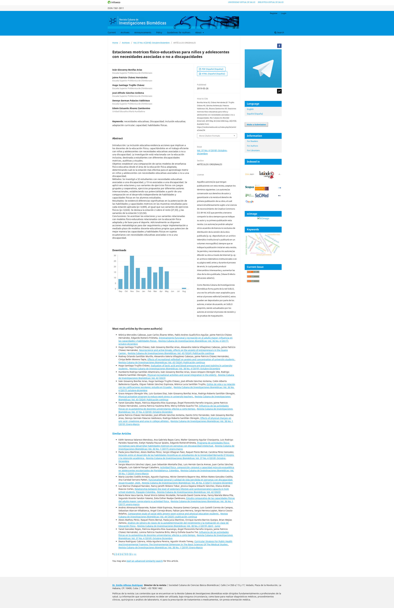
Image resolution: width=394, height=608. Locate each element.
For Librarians (253, 150)
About (198, 32)
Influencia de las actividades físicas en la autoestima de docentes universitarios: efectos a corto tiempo (174, 407)
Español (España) (255, 113)
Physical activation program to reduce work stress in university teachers (156, 396)
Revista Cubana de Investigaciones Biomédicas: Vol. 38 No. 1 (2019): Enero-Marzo (161, 547)
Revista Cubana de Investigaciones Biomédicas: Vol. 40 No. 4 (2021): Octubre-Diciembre (187, 482)
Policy (159, 32)
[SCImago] (263, 218)
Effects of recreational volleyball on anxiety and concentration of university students (191, 359)
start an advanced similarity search (145, 560)
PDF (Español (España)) (212, 69)
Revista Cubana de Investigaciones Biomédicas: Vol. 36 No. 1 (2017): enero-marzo (176, 447)
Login (283, 13)
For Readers (252, 141)
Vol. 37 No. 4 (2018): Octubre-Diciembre (151, 42)
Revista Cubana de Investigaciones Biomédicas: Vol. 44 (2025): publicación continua (173, 515)
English (250, 109)
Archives (125, 32)
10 (130, 554)
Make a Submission (256, 124)
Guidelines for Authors (178, 32)
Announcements (142, 32)
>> (135, 554)
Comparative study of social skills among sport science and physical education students (173, 513)
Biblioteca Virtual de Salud (270, 2)
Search (280, 32)
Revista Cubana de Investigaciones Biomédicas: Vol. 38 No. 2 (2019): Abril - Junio (178, 525)
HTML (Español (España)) (213, 73)
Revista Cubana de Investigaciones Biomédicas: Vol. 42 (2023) (189, 492)
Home (115, 42)
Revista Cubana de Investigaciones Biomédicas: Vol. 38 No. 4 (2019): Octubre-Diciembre (174, 368)
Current (112, 32)
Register (273, 13)
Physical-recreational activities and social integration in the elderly (182, 374)
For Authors (252, 145)
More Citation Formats (209, 135)
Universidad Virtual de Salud (241, 2)
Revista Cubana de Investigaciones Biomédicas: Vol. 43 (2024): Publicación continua (171, 353)
